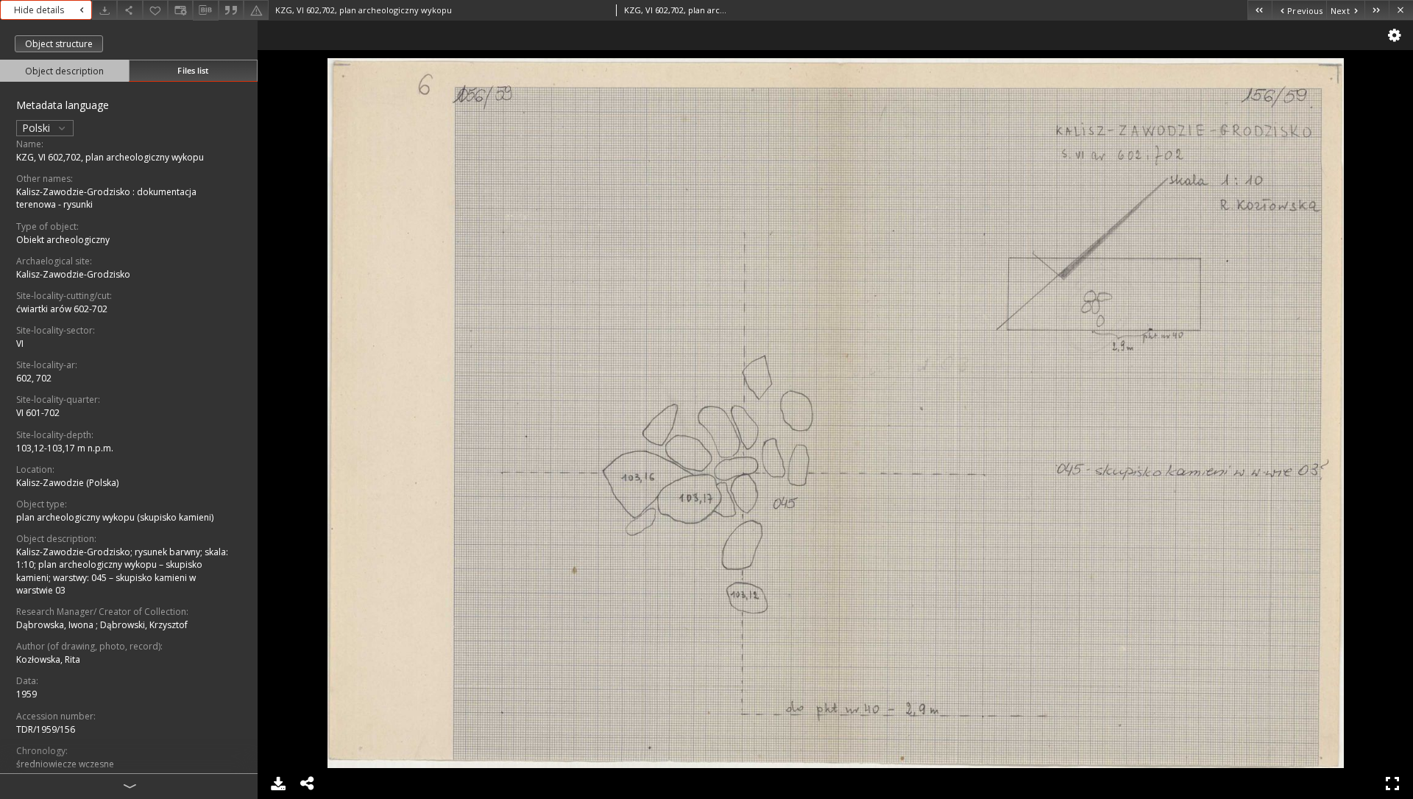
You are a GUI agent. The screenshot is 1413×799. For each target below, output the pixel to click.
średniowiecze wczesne (65, 764)
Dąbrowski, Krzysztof (144, 625)
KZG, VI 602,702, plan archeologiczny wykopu (110, 157)
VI (20, 343)
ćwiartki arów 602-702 (61, 309)
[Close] (1401, 10)
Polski (37, 128)
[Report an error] (256, 10)
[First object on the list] (1259, 10)
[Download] (104, 10)
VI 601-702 (38, 412)
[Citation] (231, 10)
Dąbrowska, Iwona (56, 625)
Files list (192, 70)
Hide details (39, 10)
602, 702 (34, 378)
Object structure (59, 44)
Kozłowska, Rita (48, 659)
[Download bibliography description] (205, 10)
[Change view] (180, 10)
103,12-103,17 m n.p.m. (64, 448)
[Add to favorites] (155, 10)
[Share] (129, 10)
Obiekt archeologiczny (63, 239)
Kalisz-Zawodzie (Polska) (67, 482)
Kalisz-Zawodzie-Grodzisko (73, 274)
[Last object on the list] (1376, 10)
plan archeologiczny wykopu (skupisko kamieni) (114, 517)
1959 (26, 694)
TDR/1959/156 (45, 729)
